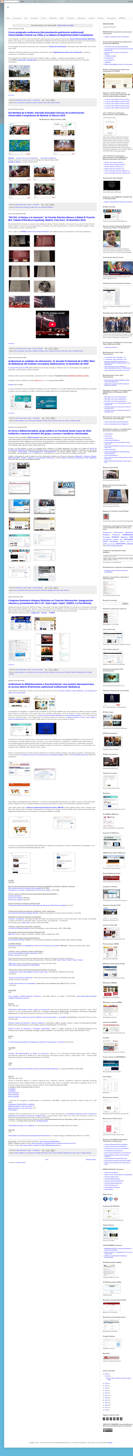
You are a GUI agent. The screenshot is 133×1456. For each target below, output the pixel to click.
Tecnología (75, 351)
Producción (40, 102)
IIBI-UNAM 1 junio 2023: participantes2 (115, 399)
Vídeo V (80, 960)
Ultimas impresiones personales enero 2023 (116, 370)
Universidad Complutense (48, 158)
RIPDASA (122, 18)
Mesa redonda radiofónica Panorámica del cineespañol (24, 888)
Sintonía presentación (15, 896)
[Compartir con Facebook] (52, 100)
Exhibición (41, 351)
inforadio (32, 207)
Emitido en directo (14, 162)
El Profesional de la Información (113, 1150)
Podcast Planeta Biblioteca (112, 440)
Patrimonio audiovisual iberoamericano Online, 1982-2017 (45, 807)
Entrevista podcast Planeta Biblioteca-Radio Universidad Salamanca (116, 380)
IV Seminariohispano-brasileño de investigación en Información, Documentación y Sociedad (35, 1042)
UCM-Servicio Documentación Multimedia (116, 46)
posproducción (129, 541)
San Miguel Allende (42, 1121)
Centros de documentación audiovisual (20, 977)
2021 (106, 1390)
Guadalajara (11, 1089)
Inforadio (11, 158)
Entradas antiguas (91, 1159)
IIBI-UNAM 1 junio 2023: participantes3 (115, 401)
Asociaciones (107, 532)
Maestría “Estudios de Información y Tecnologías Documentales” (29, 1028)
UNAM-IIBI (107, 62)
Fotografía (34, 18)
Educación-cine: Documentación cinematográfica (118, 1174)
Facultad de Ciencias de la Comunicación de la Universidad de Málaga (42, 755)
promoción (57, 351)
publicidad (49, 590)
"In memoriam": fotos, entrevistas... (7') (115, 357)
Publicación (44, 590)
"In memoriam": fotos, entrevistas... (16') (115, 359)
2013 (106, 1407)
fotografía (38, 1152)
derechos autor (118, 539)
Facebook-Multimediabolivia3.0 (113, 1183)
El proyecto (17, 18)
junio (107, 1376)
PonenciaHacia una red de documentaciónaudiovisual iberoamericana (29, 1135)
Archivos (92, 18)
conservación (28, 351)
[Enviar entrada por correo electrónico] (42, 100)
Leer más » (11, 95)
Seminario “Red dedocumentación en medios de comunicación (28, 1053)
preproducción (111, 543)
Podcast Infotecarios (110, 449)
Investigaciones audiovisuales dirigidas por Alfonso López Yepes (28, 972)
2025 (106, 1374)
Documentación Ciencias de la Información (116, 1148)
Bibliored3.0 (11, 934)
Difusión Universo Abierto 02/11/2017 (114, 164)
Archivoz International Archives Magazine (116, 1144)
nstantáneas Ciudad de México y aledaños (21, 1104)
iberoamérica (34, 102)
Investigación (20, 919)
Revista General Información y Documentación (117, 1153)
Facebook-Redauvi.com (111, 1185)
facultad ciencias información (21, 207)
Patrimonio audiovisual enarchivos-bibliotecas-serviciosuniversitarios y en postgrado (41, 1017)
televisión (57, 102)
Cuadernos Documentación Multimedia (115, 1146)
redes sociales (51, 102)
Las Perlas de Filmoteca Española (18, 928)
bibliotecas (22, 420)
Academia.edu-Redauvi (111, 1172)
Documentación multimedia (16, 940)
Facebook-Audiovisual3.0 (111, 1177)
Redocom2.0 (12, 963)
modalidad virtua (40, 1116)
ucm (39, 207)
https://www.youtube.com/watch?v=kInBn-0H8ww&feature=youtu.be (40, 1145)
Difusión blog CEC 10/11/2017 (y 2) (114, 169)
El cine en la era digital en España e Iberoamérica (23, 953)
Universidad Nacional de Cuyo (80, 755)
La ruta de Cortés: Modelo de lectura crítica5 (116, 108)
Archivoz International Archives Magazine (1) (117, 171)
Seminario (11, 1017)
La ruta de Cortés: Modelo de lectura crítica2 (116, 101)
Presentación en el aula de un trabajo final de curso (24, 890)
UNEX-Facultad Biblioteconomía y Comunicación (118, 64)
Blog (8, 18)
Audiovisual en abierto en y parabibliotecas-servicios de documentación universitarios (34, 945)
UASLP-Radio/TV (109, 60)
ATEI (9, 960)
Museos (101, 18)
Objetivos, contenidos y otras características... (117, 37)
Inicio (46, 1159)
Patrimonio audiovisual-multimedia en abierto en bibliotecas (26, 1023)
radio (45, 102)
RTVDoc (24, 231)
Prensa (43, 18)
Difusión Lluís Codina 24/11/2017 (113, 162)
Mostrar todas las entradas (66, 25)
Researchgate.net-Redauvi (112, 1187)
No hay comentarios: (38, 348)
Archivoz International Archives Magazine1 (116, 422)
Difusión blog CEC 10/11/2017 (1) (113, 166)
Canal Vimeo (108, 436)
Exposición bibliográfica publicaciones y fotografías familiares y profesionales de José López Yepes (117, 363)
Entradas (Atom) (20, 1162)
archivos (16, 420)
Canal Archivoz (108, 438)
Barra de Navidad (13, 1093)
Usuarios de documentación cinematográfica (22, 983)
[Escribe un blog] (48, 100)
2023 (106, 1385)
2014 (106, 1405)
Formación (11, 919)
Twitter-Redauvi (108, 1189)
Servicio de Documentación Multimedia (82, 39)
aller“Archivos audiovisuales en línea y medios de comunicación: (29, 1009)
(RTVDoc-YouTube (14, 955)
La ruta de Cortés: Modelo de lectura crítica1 (116, 99)
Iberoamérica (111, 18)
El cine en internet (45, 890)
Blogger (110, 1442)
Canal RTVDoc (108, 434)
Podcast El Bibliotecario (111, 455)
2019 (106, 1395)
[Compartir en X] (50, 100)
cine (15, 102)
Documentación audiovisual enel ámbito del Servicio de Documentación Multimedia (33, 1069)
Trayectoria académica (110, 347)
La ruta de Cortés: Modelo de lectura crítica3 (116, 103)
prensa (46, 351)
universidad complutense (46, 207)
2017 (106, 1400)
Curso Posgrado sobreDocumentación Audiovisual (24, 996)
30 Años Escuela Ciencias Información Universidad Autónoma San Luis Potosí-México (117, 367)
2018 (106, 1398)
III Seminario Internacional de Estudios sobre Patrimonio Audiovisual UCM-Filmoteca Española (36, 905)
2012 (106, 1410)
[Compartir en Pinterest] (54, 100)
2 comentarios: (36, 100)
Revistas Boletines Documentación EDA (115, 1158)
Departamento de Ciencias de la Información (68, 52)
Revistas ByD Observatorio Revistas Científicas (117, 1160)
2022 (106, 1388)
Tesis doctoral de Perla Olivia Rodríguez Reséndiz (23, 913)
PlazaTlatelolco (13, 1110)
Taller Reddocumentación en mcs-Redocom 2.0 (22, 1125)
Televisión (70, 18)
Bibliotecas (82, 18)
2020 (106, 1393)
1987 (26, 922)
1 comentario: (36, 204)
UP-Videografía (108, 58)
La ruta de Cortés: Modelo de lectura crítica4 (116, 106)
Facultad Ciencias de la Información (27, 158)
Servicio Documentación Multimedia (38, 231)
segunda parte (31, 60)
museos (58, 672)
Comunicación (20, 102)
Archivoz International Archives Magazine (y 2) (117, 173)
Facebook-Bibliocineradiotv (112, 1179)
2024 (106, 1383)
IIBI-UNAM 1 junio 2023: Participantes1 (115, 397)
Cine (26, 18)
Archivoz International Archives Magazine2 (116, 424)
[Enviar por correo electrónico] (46, 100)
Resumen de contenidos (15, 898)
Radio (62, 18)
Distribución (35, 351)
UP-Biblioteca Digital (110, 56)
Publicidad (53, 18)
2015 (106, 1402)
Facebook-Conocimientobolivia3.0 (114, 1181)
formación (27, 102)
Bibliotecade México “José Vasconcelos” (20, 1106)
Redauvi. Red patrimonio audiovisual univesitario (118, 202)
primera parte (22, 60)
